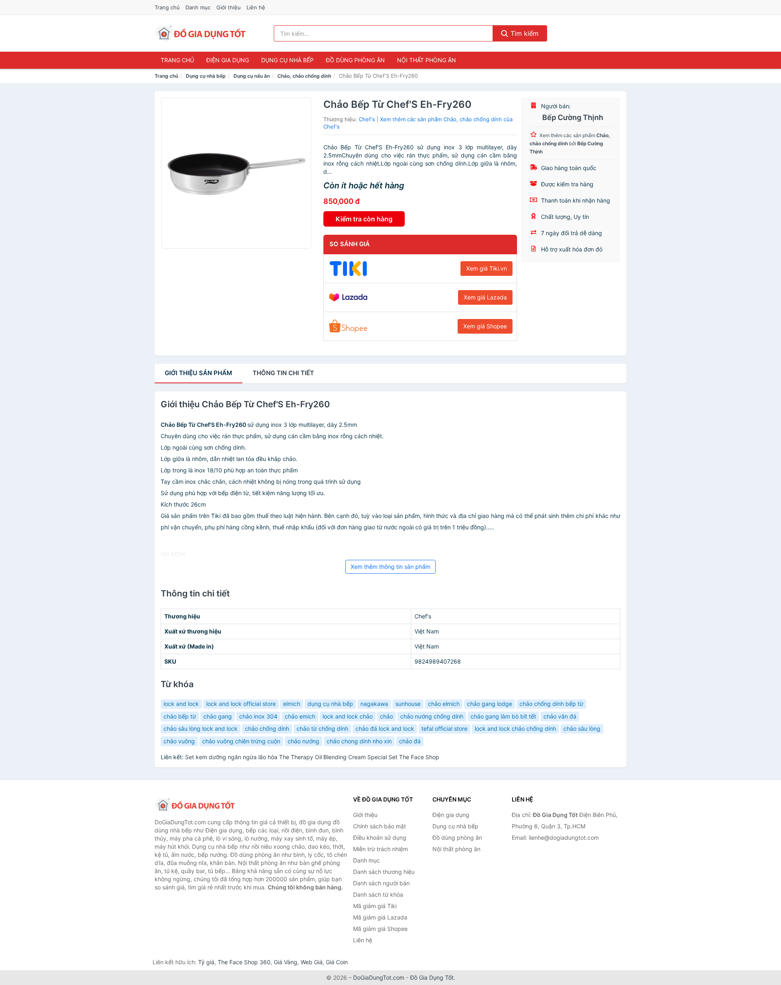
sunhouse (408, 703)
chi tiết (283, 373)
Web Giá (312, 962)
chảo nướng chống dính (431, 716)
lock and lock (181, 703)
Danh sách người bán (381, 883)
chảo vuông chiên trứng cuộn (241, 741)
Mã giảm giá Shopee (380, 928)
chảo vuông (179, 741)
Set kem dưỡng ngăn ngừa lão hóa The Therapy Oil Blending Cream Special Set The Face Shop (312, 756)
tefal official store (444, 728)
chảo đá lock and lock (385, 728)
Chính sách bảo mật (379, 826)
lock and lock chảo (348, 716)
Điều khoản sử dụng (379, 837)
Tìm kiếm (523, 33)
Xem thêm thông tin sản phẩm (390, 566)
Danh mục (198, 7)
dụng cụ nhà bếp (330, 703)
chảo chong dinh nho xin (359, 741)
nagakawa (374, 703)
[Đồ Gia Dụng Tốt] (195, 805)
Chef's (367, 119)
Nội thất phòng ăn (426, 60)
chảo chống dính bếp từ (551, 703)
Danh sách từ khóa (378, 894)
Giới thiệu (228, 7)
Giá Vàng (285, 962)
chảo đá (410, 741)
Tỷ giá (206, 962)
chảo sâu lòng (581, 728)
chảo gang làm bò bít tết (503, 716)
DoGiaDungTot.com (378, 977)
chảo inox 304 (258, 716)
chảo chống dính (267, 728)
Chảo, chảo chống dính (304, 76)
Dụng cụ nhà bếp (287, 60)
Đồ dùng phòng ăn (355, 60)
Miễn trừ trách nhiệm (380, 848)
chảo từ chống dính (322, 728)
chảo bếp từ (180, 716)
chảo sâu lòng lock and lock (201, 728)
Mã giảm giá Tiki (375, 905)
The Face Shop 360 (244, 962)
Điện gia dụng (227, 60)
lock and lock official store (241, 703)
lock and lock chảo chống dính (515, 728)
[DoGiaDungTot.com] (201, 33)
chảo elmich (444, 703)
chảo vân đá (559, 716)
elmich (291, 703)
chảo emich (300, 716)
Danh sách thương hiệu (383, 871)
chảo (386, 716)
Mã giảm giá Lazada (380, 917)
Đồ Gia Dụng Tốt (432, 977)
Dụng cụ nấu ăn (251, 76)
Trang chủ (167, 7)
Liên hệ (256, 7)
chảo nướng (303, 741)
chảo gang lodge (489, 703)
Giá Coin (337, 962)
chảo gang (217, 716)
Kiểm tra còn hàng (364, 219)
